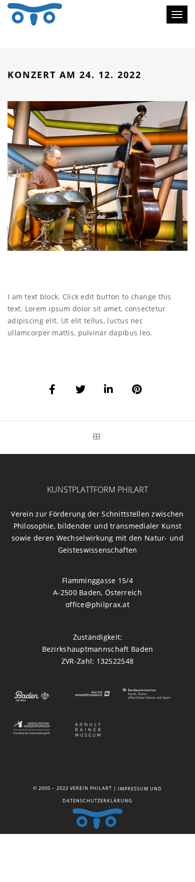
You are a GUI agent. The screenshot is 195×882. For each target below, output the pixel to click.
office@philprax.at (98, 604)
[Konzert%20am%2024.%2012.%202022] (53, 389)
